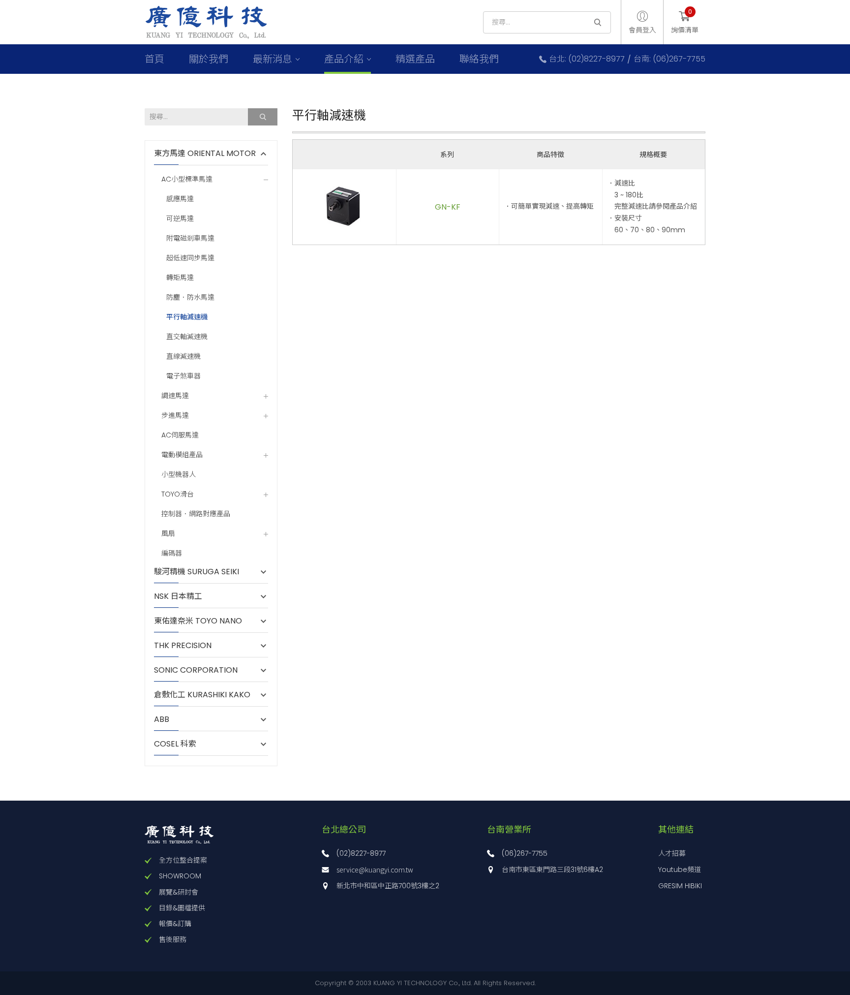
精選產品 (415, 59)
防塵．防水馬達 (190, 297)
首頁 (154, 59)
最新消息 (272, 59)
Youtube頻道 (679, 869)
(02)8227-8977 (361, 853)
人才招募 (672, 853)
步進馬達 (175, 415)
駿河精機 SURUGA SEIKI (196, 572)
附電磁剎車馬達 (190, 238)
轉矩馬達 (180, 278)
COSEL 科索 (175, 744)
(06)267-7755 (524, 853)
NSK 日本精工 (178, 596)
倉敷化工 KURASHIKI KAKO (202, 695)
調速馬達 (175, 396)
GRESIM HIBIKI (680, 886)
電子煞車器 (183, 376)
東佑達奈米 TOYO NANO (198, 621)
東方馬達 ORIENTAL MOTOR (205, 153)
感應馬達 (180, 199)
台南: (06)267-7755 (669, 59)
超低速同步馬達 (190, 258)
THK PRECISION (187, 646)
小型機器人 (178, 474)
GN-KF (447, 207)
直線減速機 (183, 356)
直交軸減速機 (187, 337)
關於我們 (208, 59)
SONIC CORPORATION (196, 670)
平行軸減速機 (187, 317)
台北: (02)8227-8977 (587, 59)
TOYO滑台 (177, 494)
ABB (166, 719)
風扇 (168, 533)
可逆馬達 (180, 219)
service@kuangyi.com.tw (374, 869)
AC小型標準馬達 (186, 179)
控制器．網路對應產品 (195, 514)
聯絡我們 (479, 59)
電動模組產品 (182, 455)
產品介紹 (344, 59)
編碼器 (171, 553)
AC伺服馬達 (180, 435)
